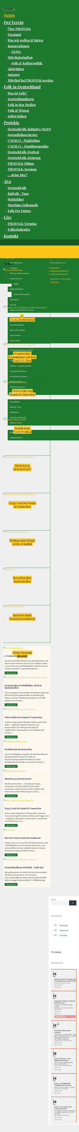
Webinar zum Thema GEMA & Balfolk (22, 542)
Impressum (54, 268)
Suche (53, 899)
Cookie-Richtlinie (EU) (59, 274)
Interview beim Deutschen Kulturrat (22, 617)
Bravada (65, 279)
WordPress (54, 282)
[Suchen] (72, 902)
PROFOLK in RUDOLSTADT (22, 467)
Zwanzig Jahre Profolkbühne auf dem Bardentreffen (23, 686)
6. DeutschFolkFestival (22, 317)
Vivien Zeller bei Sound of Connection (22, 392)
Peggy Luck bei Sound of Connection (22, 504)
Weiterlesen (11, 673)
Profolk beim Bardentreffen (18, 749)
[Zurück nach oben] (51, 260)
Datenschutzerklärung (59, 271)
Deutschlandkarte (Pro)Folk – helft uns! (24, 867)
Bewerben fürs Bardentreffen (22, 579)
